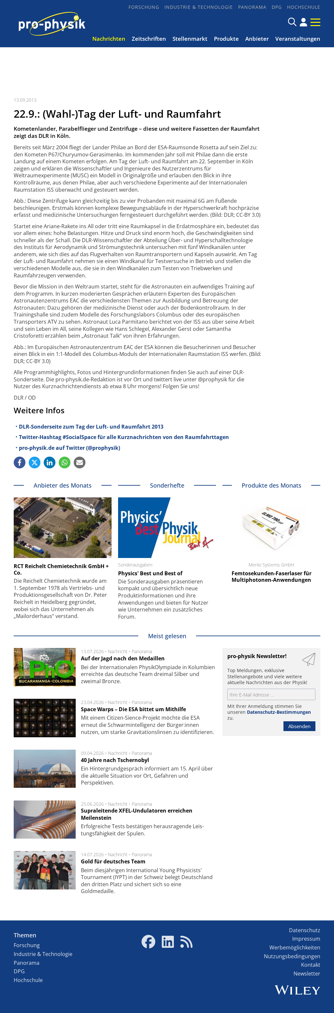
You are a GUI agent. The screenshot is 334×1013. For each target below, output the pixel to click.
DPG (277, 7)
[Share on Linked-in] (49, 462)
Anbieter (257, 38)
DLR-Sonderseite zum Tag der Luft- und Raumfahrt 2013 (91, 426)
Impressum (306, 938)
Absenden (299, 726)
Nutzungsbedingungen (292, 956)
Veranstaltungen (297, 38)
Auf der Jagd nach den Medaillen (123, 658)
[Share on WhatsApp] (64, 462)
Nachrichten (108, 38)
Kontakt (310, 964)
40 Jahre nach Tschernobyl (115, 760)
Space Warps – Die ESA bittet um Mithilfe (133, 709)
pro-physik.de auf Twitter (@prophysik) (69, 447)
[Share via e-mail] (79, 462)
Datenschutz (304, 930)
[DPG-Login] (303, 22)
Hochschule (303, 7)
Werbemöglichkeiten (294, 947)
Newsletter (307, 973)
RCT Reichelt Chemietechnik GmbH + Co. (61, 569)
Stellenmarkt (190, 38)
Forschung (144, 7)
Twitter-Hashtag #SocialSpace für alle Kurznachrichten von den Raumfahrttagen (124, 437)
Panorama (252, 7)
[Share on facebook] (19, 462)
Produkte (226, 38)
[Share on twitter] (34, 462)
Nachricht (118, 651)
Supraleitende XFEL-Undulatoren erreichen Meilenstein (136, 814)
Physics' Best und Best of (150, 573)
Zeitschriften (149, 38)
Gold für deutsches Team (113, 861)
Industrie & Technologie (198, 7)
